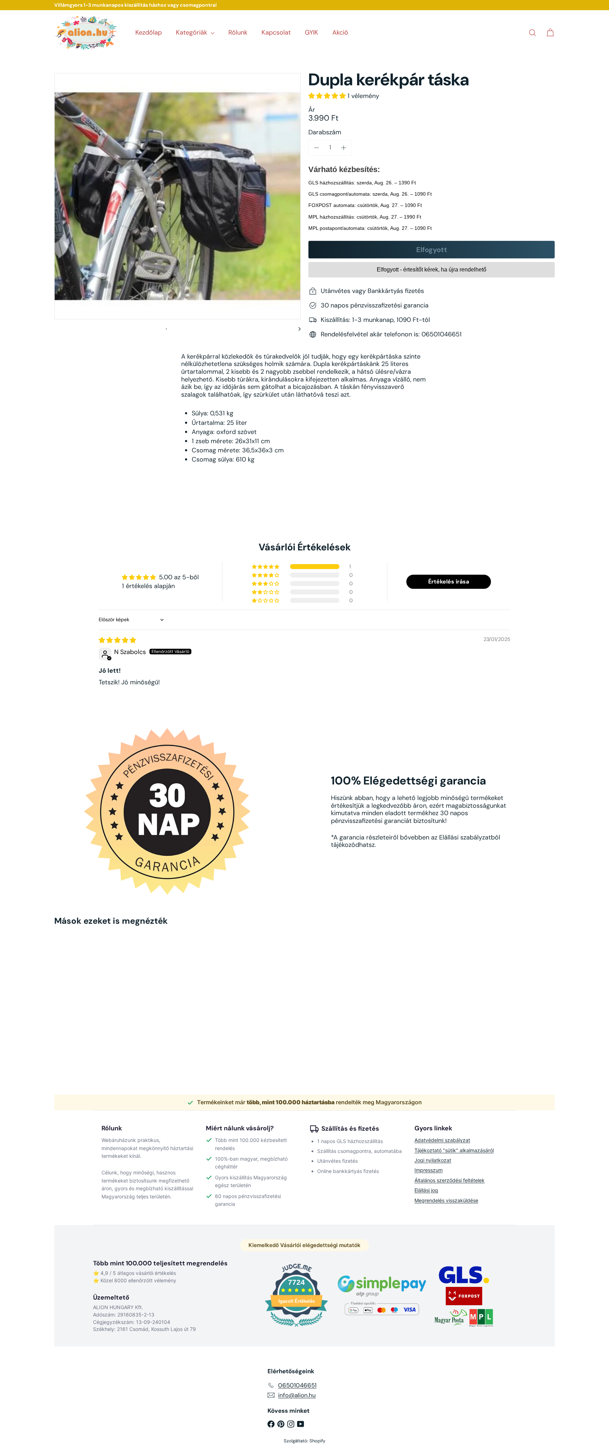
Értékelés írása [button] (448, 581)
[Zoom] (177, 196)
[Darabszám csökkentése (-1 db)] (316, 148)
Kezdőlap (148, 32)
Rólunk (237, 32)
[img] (117, 640)
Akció (340, 32)
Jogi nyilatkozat (432, 1160)
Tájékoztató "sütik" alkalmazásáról (454, 1150)
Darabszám (324, 132)
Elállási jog (426, 1190)
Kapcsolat (276, 32)
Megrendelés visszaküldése (446, 1200)
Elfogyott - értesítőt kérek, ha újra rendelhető (431, 270)
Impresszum (428, 1170)
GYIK (311, 32)
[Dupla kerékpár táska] (93, 994)
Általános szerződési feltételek (449, 1180)
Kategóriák (192, 32)
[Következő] (296, 328)
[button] (327, 96)
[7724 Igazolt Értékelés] (296, 1327)
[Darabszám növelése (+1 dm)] (344, 148)
